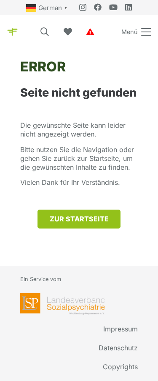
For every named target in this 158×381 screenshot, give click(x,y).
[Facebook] (98, 7)
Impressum (120, 329)
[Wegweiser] (12, 32)
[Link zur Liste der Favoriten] (68, 31)
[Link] (90, 32)
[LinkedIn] (128, 7)
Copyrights (120, 367)
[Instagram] (82, 7)
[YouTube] (113, 7)
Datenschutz (118, 348)
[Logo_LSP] (62, 304)
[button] (44, 32)
